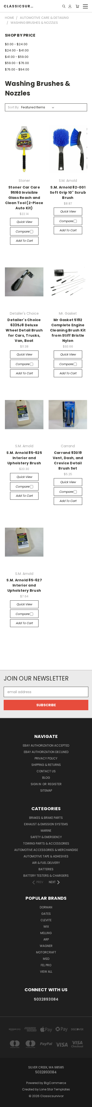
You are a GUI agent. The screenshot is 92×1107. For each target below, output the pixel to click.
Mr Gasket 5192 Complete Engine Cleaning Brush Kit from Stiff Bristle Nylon (68, 330)
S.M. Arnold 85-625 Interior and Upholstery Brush (24, 458)
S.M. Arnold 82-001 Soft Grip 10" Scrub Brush (68, 192)
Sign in (36, 784)
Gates (46, 914)
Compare (22, 231)
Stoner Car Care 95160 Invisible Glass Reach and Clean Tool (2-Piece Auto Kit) (24, 198)
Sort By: (13, 107)
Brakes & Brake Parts (46, 818)
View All (46, 971)
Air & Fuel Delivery (46, 863)
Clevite (46, 920)
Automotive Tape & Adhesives (46, 856)
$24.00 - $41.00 (17, 50)
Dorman (46, 907)
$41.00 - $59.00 (16, 56)
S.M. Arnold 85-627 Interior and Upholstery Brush (24, 585)
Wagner (46, 946)
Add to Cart (24, 240)
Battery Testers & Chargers (46, 875)
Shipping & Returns (46, 765)
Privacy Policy (46, 758)
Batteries (46, 869)
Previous (7, 1102)
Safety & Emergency (46, 837)
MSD (46, 959)
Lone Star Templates (54, 1089)
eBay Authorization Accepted (46, 745)
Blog (46, 778)
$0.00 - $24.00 (16, 44)
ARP (46, 939)
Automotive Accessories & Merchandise (46, 850)
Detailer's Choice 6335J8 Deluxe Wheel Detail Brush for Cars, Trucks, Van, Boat (24, 330)
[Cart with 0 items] (77, 6)
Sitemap (46, 790)
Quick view (24, 222)
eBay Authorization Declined (46, 752)
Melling (46, 933)
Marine (46, 830)
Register (55, 784)
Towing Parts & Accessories (46, 843)
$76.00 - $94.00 (17, 69)
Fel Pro (46, 965)
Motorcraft (46, 952)
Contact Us (46, 771)
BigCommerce (55, 1083)
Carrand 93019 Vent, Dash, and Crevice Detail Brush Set (68, 460)
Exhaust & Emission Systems (46, 824)
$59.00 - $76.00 (17, 63)
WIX (46, 926)
